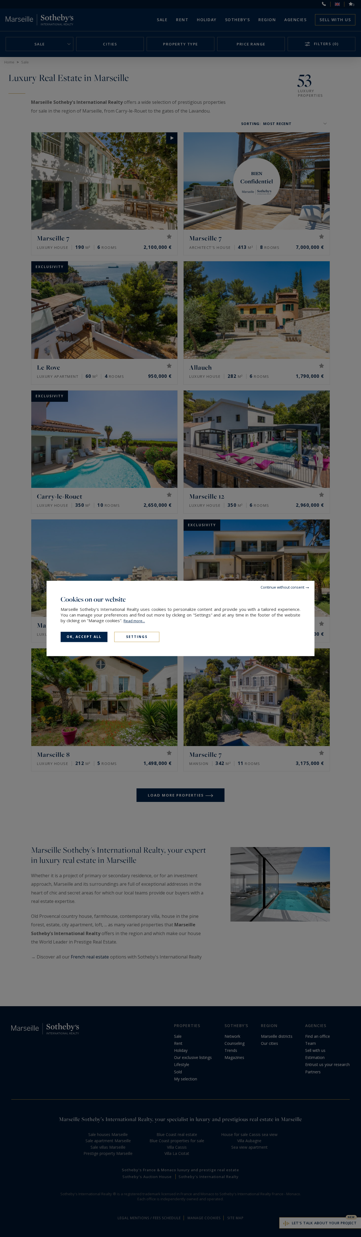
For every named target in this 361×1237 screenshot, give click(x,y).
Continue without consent (282, 587)
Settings (137, 636)
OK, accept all (84, 636)
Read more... (134, 620)
